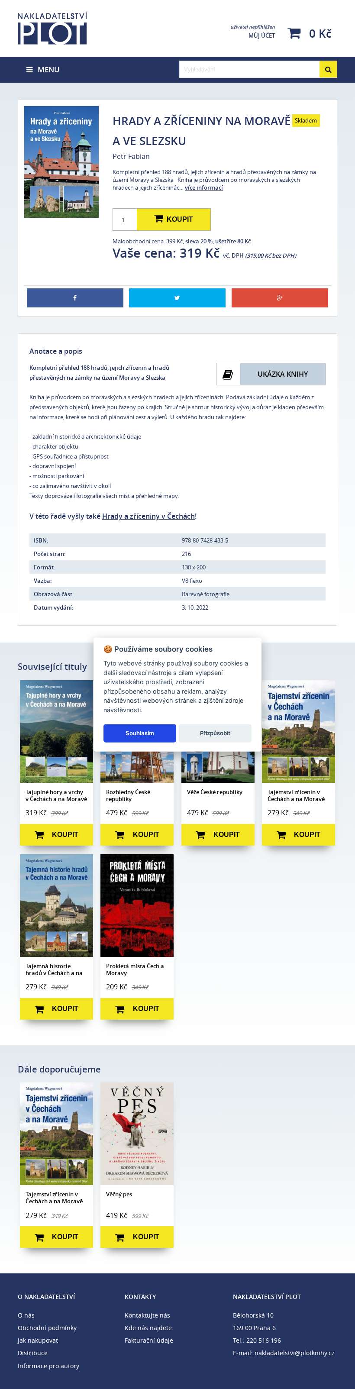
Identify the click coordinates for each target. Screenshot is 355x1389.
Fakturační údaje (149, 1340)
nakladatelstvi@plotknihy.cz (295, 1353)
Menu (46, 69)
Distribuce (33, 1353)
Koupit (178, 219)
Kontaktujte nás (147, 1315)
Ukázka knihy (283, 374)
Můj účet (252, 31)
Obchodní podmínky (47, 1328)
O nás (26, 1315)
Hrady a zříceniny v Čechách (148, 516)
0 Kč (319, 33)
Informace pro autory (48, 1366)
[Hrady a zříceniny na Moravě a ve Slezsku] (61, 162)
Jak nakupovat (38, 1340)
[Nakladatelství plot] (70, 28)
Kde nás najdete (148, 1328)
